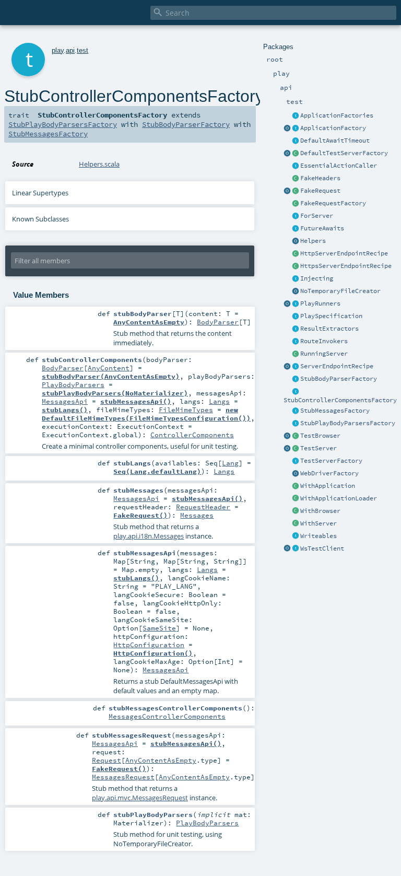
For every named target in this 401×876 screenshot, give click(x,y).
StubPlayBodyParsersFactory (347, 423)
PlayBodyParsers (73, 384)
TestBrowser (320, 435)
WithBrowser (320, 511)
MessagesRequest (123, 777)
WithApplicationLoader (338, 498)
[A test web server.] (295, 449)
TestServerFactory (331, 460)
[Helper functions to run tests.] (295, 304)
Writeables (318, 536)
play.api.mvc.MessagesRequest (140, 797)
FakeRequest (320, 190)
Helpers (313, 240)
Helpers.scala (99, 164)
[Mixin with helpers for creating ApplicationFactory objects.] (295, 116)
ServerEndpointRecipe (336, 366)
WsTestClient (322, 548)
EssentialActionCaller (338, 165)
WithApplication (327, 485)
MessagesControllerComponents (167, 716)
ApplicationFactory (333, 128)
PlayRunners (320, 303)
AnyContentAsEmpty (148, 322)
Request (106, 760)
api (70, 50)
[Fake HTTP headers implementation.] (295, 178)
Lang (230, 463)
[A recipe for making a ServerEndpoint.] (295, 367)
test (82, 50)
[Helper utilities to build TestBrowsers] (287, 436)
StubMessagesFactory (335, 410)
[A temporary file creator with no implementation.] (295, 291)
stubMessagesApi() (135, 401)
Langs (219, 401)
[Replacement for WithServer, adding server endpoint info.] (295, 216)
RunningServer (324, 353)
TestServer (318, 448)
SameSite (159, 628)
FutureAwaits (322, 228)
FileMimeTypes (186, 409)
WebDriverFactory (329, 473)
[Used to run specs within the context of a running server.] (295, 524)
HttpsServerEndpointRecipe (346, 266)
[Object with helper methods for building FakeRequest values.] (287, 191)
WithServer (318, 523)
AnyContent (108, 368)
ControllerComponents (192, 434)
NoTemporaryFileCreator (340, 291)
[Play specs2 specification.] (295, 316)
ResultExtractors (329, 328)
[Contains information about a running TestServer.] (295, 354)
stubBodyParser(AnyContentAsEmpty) (111, 376)
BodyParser (218, 322)
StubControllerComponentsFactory (340, 400)
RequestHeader (203, 507)
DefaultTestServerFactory (344, 153)
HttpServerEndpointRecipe (344, 253)
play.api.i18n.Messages (148, 536)
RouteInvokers (324, 341)
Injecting (316, 278)
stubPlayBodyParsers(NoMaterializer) (115, 393)
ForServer (316, 215)
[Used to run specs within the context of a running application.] (295, 486)
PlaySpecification (331, 316)
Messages (197, 515)
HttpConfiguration (148, 644)
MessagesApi (65, 401)
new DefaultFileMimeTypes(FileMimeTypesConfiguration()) (146, 413)
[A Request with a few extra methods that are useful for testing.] (295, 191)
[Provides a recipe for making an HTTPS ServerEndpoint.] (295, 266)
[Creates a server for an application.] (295, 461)
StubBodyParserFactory (338, 378)
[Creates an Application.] (295, 128)
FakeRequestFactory (333, 203)
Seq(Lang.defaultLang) (157, 471)
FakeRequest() (140, 515)
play (58, 50)
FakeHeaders (320, 178)
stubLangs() (65, 409)
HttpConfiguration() (153, 653)
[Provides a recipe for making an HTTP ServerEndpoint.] (295, 254)
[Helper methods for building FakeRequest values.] (295, 204)
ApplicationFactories (336, 115)
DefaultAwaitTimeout (335, 140)
